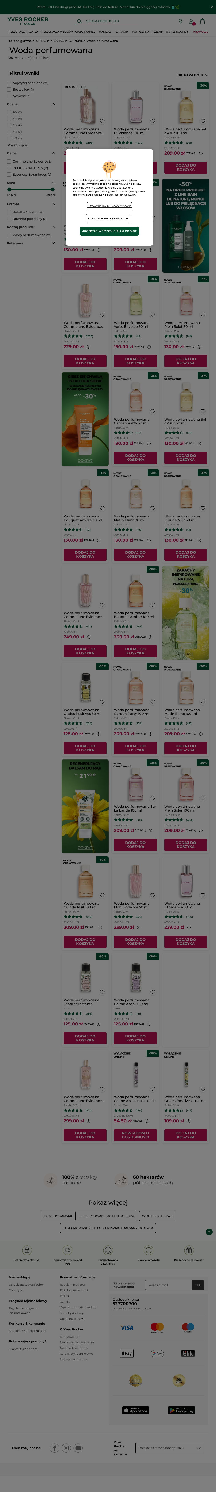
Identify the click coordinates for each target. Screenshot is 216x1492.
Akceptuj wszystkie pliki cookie (109, 231)
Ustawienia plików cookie (109, 206)
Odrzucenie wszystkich (108, 218)
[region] (109, 197)
